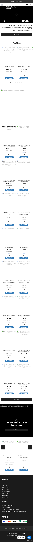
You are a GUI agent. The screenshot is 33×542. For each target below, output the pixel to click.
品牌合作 (4, 485)
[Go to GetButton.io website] (29, 540)
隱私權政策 (5, 497)
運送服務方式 (5, 487)
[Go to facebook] (29, 537)
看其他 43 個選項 (9, 464)
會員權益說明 (5, 489)
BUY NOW (16, 34)
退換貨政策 (5, 493)
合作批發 (4, 483)
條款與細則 (5, 495)
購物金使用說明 (6, 491)
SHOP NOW (16, 430)
